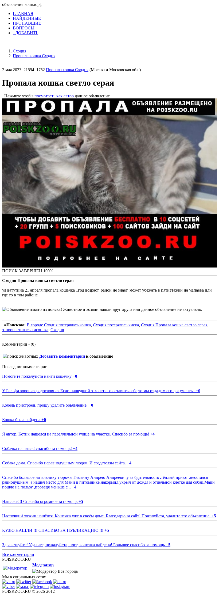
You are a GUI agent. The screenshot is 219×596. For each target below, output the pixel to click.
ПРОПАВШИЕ (27, 23)
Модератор (43, 565)
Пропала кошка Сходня (67, 69)
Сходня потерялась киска (116, 325)
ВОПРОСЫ (23, 28)
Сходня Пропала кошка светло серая (174, 325)
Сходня (57, 329)
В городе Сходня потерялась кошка (59, 325)
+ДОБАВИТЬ (25, 32)
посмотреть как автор (54, 96)
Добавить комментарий (62, 356)
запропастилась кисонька (25, 329)
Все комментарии (18, 554)
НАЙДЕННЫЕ (27, 18)
